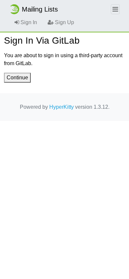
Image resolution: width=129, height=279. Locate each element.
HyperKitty (61, 107)
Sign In (28, 22)
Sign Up (64, 22)
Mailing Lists (40, 9)
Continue (17, 77)
